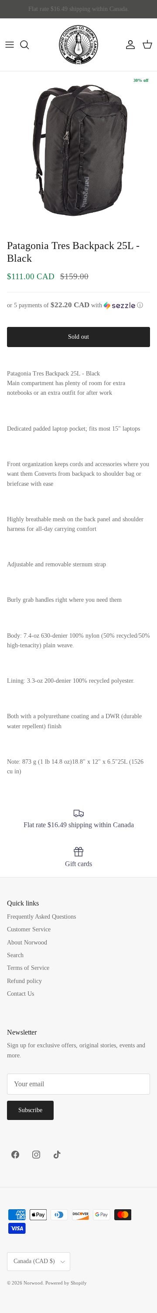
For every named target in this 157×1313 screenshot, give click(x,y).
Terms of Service (28, 968)
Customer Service (29, 929)
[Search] (28, 44)
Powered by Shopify (66, 1282)
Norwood (33, 1282)
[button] (78, 305)
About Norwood (27, 942)
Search (15, 955)
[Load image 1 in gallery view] (78, 150)
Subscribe (30, 1110)
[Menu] (9, 44)
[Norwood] (78, 45)
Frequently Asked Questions (41, 916)
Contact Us (20, 993)
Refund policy (24, 981)
